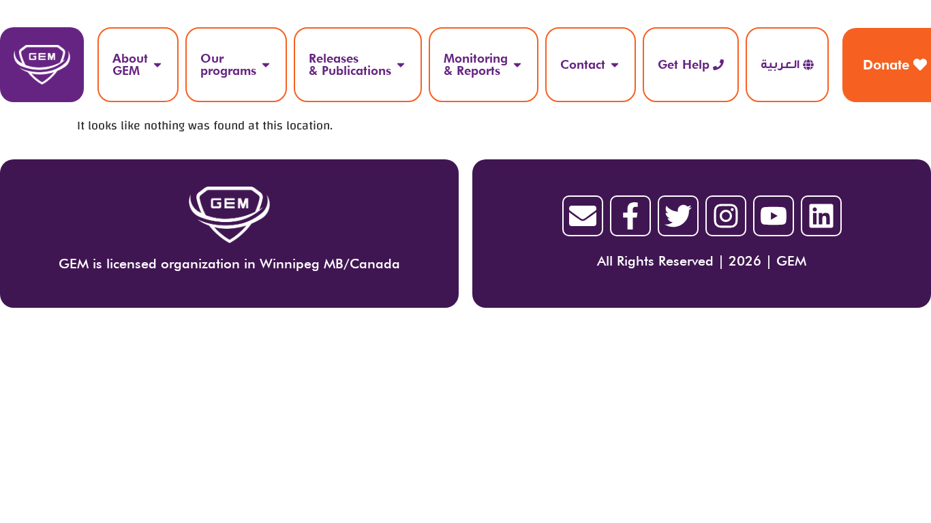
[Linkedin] (821, 215)
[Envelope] (582, 215)
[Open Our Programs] (266, 65)
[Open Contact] (615, 65)
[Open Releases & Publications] (401, 65)
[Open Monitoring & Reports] (517, 65)
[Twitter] (678, 215)
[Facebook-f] (630, 215)
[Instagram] (725, 215)
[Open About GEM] (157, 65)
